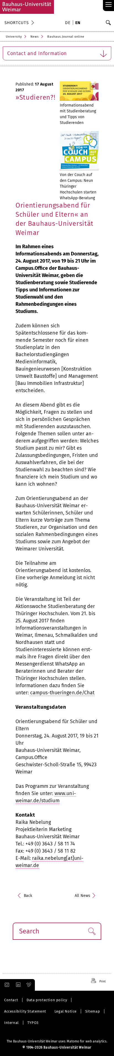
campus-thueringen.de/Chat (62, 693)
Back (28, 895)
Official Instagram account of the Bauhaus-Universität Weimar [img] (6, 985)
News (34, 36)
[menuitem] (69, 23)
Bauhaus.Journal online (65, 36)
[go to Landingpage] (27, 7)
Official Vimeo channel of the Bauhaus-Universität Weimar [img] (29, 985)
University (14, 36)
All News (82, 895)
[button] (92, 931)
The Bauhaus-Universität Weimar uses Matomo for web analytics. (57, 1041)
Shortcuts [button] (16, 22)
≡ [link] (108, 5)
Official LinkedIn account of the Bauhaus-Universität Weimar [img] (17, 985)
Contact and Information (37, 53)
